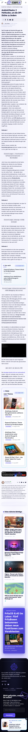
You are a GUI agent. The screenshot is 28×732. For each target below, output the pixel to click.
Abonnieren (9, 715)
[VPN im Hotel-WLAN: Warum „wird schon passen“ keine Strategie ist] (14, 588)
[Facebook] (2, 684)
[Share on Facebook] (5, 20)
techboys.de (9, 7)
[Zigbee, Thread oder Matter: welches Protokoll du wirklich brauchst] (14, 566)
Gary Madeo (7, 23)
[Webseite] (17, 482)
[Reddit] (23, 482)
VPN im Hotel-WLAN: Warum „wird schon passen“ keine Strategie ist (14, 597)
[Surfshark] (5, 601)
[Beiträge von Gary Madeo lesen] (2, 23)
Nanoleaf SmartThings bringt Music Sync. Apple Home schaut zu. (14, 554)
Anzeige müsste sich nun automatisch (14, 372)
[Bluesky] (25, 482)
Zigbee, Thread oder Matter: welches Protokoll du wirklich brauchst (14, 575)
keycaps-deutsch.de (7, 496)
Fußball (21, 493)
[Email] (10, 20)
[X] (19, 482)
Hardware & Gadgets (11, 610)
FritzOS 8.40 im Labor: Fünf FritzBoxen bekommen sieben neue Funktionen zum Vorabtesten (14, 622)
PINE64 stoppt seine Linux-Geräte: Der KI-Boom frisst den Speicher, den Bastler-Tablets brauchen (13, 532)
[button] (3, 3)
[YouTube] (21, 482)
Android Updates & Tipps (17, 7)
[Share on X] (8, 20)
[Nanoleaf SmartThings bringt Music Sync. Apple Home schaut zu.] (14, 545)
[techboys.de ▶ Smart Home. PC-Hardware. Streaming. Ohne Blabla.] (14, 2)
